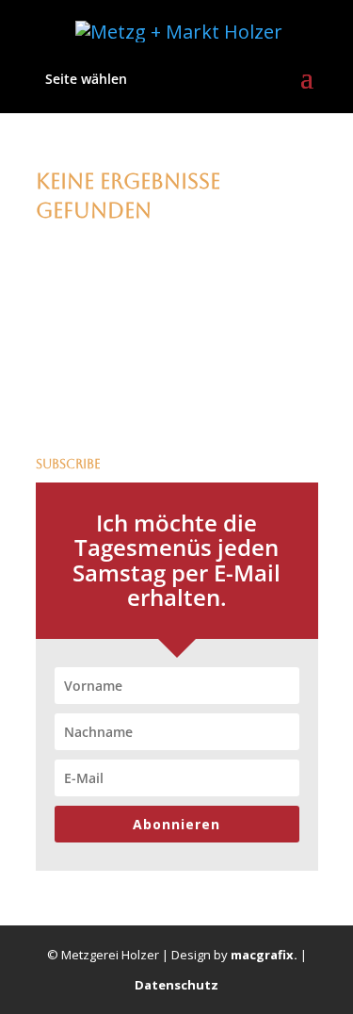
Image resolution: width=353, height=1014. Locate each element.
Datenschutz (176, 984)
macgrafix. (264, 954)
